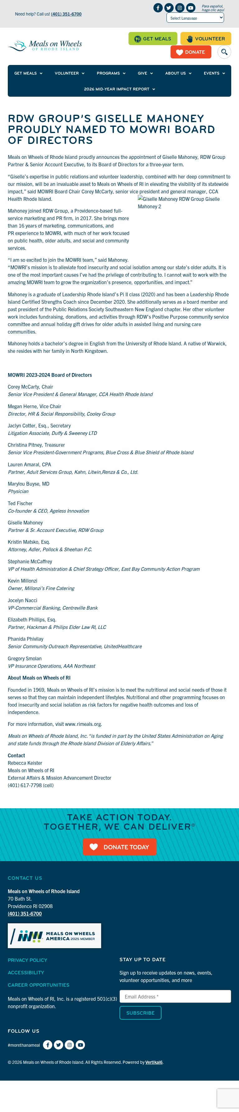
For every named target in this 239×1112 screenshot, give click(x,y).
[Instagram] (180, 7)
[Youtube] (190, 7)
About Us (175, 74)
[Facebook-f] (158, 7)
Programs (108, 74)
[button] (224, 52)
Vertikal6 (153, 1062)
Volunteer (67, 74)
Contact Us (25, 878)
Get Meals (25, 74)
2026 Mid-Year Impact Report (116, 89)
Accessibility (26, 973)
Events (211, 74)
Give (142, 74)
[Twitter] (169, 7)
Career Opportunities (38, 985)
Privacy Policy (27, 960)
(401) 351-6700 (66, 13)
